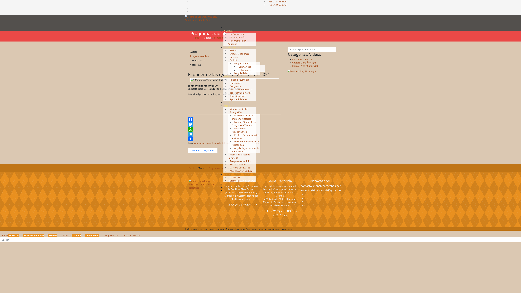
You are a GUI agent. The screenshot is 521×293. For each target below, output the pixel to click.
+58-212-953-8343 (278, 4)
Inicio (5, 235)
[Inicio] (224, 27)
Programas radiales (240, 161)
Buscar (136, 235)
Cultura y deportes (239, 53)
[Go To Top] (0, 244)
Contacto (126, 235)
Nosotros (229, 30)
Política (233, 50)
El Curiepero (244, 70)
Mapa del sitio (111, 235)
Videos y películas (238, 109)
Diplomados (235, 83)
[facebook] (190, 1)
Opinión (233, 60)
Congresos (235, 86)
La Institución (236, 34)
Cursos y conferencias (241, 89)
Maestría (230, 102)
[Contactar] (224, 187)
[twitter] (190, 4)
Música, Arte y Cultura (240, 170)
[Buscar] (224, 190)
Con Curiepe (244, 66)
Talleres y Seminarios (240, 92)
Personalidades (237, 164)
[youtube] (190, 8)
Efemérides (235, 180)
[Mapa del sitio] (224, 183)
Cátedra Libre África (239, 167)
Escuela (228, 76)
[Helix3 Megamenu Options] (224, 22)
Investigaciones (237, 96)
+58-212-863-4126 (278, 1)
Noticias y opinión (233, 47)
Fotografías (235, 112)
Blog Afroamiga (242, 63)
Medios (228, 105)
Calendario (235, 177)
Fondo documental (239, 79)
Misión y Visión (237, 37)
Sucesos (233, 56)
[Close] (1, 232)
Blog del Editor (241, 73)
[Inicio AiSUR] (202, 199)
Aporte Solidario (238, 99)
